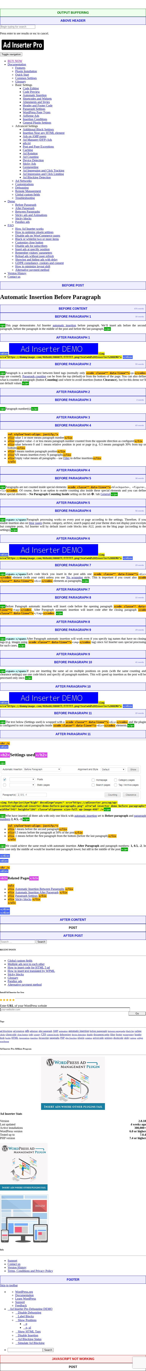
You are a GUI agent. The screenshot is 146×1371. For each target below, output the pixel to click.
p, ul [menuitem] (28, 1327)
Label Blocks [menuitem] (26, 1316)
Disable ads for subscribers (31, 245)
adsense (34, 1031)
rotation (88, 1038)
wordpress (4, 1041)
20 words (139, 713)
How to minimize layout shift (32, 266)
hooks (8, 1038)
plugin (81, 1038)
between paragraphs (116, 1031)
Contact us (14, 276)
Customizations (24, 184)
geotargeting (128, 1035)
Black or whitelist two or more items (37, 239)
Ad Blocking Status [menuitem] (29, 1339)
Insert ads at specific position (32, 249)
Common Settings (26, 78)
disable (90, 1035)
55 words (139, 364)
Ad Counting (31, 156)
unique (133, 1038)
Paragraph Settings (34, 109)
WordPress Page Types (36, 112)
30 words (139, 317)
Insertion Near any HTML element (43, 132)
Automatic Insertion (35, 95)
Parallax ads (22, 221)
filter (112, 1034)
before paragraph (98, 1031)
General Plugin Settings (37, 122)
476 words (139, 309)
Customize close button (29, 242)
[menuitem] (77, 1350)
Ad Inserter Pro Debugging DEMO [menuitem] (31, 1309)
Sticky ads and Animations (31, 215)
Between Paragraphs (27, 211)
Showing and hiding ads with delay (36, 259)
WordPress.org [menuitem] (24, 1291)
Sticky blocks (23, 218)
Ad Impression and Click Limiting (43, 174)
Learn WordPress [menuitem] (25, 1298)
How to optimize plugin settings (34, 232)
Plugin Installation (26, 71)
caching (138, 1031)
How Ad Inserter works (29, 228)
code (31, 1034)
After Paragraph (24, 208)
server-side (98, 1038)
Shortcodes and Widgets (37, 98)
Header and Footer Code (37, 105)
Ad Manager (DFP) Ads (37, 139)
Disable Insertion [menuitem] (28, 1335)
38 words (139, 478)
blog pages (35, 523)
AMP (55, 1031)
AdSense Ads (31, 115)
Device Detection (33, 160)
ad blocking (6, 1031)
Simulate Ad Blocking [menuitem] (31, 1343)
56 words (139, 511)
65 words (139, 425)
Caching (28, 150)
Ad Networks (23, 180)
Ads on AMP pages (34, 136)
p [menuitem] (26, 1323)
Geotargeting (30, 167)
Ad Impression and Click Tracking (43, 170)
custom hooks (53, 1034)
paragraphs (55, 1038)
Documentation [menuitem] (24, 1295)
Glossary (20, 81)
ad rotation (18, 1031)
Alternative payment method (32, 269)
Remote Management (28, 191)
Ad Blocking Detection (37, 177)
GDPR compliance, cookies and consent (39, 263)
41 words (139, 662)
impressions (24, 1038)
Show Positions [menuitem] (27, 1320)
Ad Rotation (30, 153)
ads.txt (27, 143)
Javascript (44, 1038)
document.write (102, 1034)
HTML (14, 1037)
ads (27, 1030)
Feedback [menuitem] (21, 1305)
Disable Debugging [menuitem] (29, 1312)
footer (119, 1034)
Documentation (17, 64)
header (138, 1034)
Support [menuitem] (20, 1302)
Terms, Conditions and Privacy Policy (30, 1270)
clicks (2, 1035)
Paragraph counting (34, 376)
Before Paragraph (25, 204)
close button (22, 1034)
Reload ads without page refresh (34, 256)
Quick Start (22, 74)
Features (20, 67)
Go (137, 1013)
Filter (66, 458)
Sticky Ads (29, 163)
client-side (11, 1034)
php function (71, 1038)
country (37, 1034)
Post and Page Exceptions (38, 146)
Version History (17, 273)
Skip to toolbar (9, 1285)
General (105, 494)
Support (12, 1260)
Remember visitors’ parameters (33, 252)
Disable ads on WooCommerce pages (37, 235)
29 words (139, 565)
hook (2, 1038)
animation (63, 1031)
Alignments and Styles (36, 102)
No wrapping (74, 577)
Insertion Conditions (35, 119)
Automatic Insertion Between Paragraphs (39, 889)
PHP (62, 1038)
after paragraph (45, 1031)
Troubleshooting (25, 198)
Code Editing (31, 88)
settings (109, 1037)
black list (130, 1031)
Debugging (22, 187)
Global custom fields (27, 194)
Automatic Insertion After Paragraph (37, 892)
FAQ (11, 225)
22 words (139, 597)
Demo (11, 201)
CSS (43, 1034)
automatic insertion (64, 325)
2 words (140, 400)
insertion (34, 1038)
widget (140, 1038)
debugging (65, 1034)
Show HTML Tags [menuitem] (29, 1331)
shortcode (118, 1038)
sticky (126, 1038)
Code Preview (31, 91)
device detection (79, 1034)
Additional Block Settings (38, 129)
